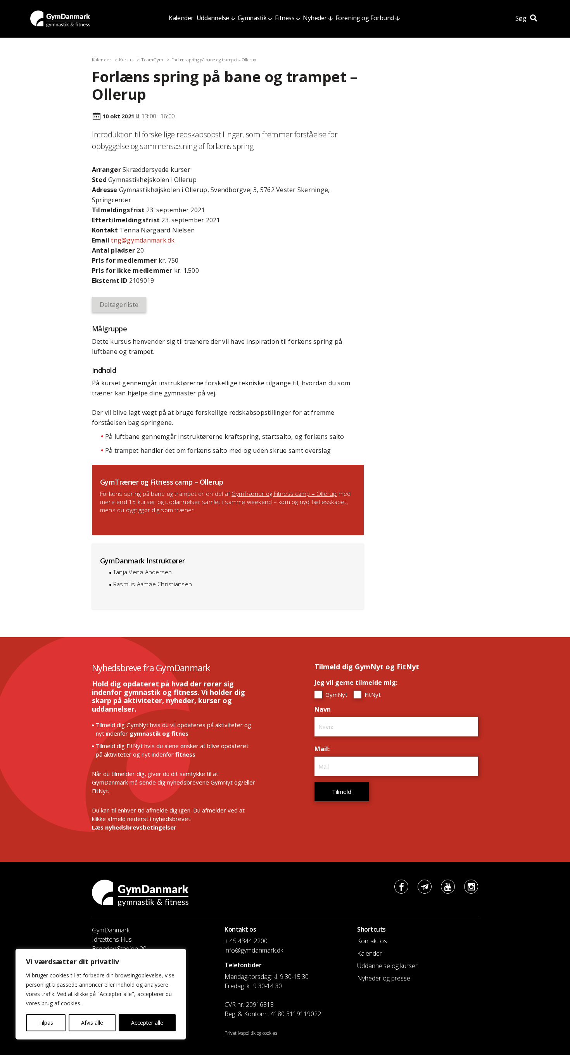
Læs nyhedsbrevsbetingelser (134, 827)
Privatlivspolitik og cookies (251, 1033)
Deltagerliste (119, 304)
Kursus (126, 59)
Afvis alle (92, 1022)
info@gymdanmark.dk (254, 950)
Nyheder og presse (383, 978)
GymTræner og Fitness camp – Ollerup (284, 493)
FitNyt (371, 694)
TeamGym (152, 59)
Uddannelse (213, 18)
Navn (324, 709)
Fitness (284, 18)
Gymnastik (252, 18)
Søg (521, 18)
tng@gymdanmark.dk (142, 240)
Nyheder (315, 18)
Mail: (323, 749)
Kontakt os (372, 941)
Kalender (181, 18)
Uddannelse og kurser (387, 965)
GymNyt (335, 694)
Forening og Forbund (364, 18)
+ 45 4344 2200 (246, 941)
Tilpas (45, 1022)
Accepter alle (147, 1022)
